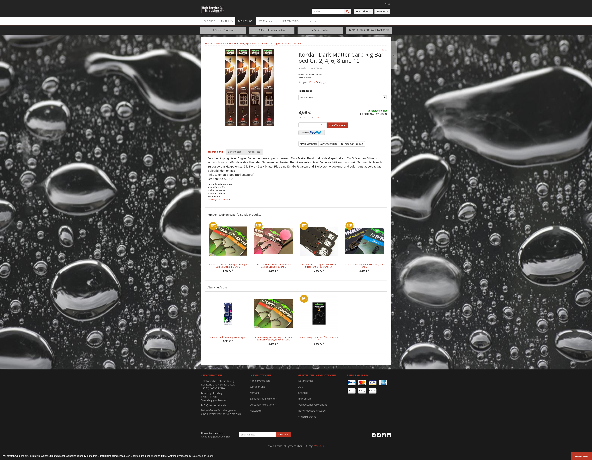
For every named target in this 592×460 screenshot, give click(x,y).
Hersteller (309, 21)
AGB (300, 386)
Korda (384, 50)
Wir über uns (257, 386)
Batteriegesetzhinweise (312, 410)
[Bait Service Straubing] (215, 9)
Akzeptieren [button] (581, 456)
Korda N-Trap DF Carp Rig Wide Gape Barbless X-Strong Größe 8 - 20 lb (273, 338)
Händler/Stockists (260, 380)
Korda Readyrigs (317, 82)
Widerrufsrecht (307, 416)
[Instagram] (389, 435)
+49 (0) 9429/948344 (212, 388)
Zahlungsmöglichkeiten (263, 398)
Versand (317, 117)
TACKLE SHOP (245, 21)
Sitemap (303, 392)
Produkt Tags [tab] (253, 151)
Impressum (304, 398)
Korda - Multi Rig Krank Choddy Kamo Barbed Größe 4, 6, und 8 (273, 265)
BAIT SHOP (209, 21)
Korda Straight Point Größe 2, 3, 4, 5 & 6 (319, 338)
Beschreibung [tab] (215, 151)
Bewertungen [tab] (234, 151)
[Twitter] (379, 435)
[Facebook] (374, 435)
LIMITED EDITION (291, 21)
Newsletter (256, 410)
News (387, 4)
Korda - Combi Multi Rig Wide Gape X (228, 337)
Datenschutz (305, 380)
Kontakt (254, 392)
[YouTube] (384, 435)
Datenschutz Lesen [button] (203, 456)
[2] (311, 132)
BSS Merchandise (267, 21)
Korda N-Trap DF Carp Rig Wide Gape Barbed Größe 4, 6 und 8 (228, 265)
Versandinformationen (263, 404)
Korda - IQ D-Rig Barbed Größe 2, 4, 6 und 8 (364, 265)
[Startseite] (206, 43)
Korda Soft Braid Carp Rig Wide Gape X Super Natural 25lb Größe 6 (319, 265)
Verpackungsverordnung (312, 404)
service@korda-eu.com (219, 199)
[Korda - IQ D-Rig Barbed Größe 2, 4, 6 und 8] (394, 55)
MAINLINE (226, 21)
